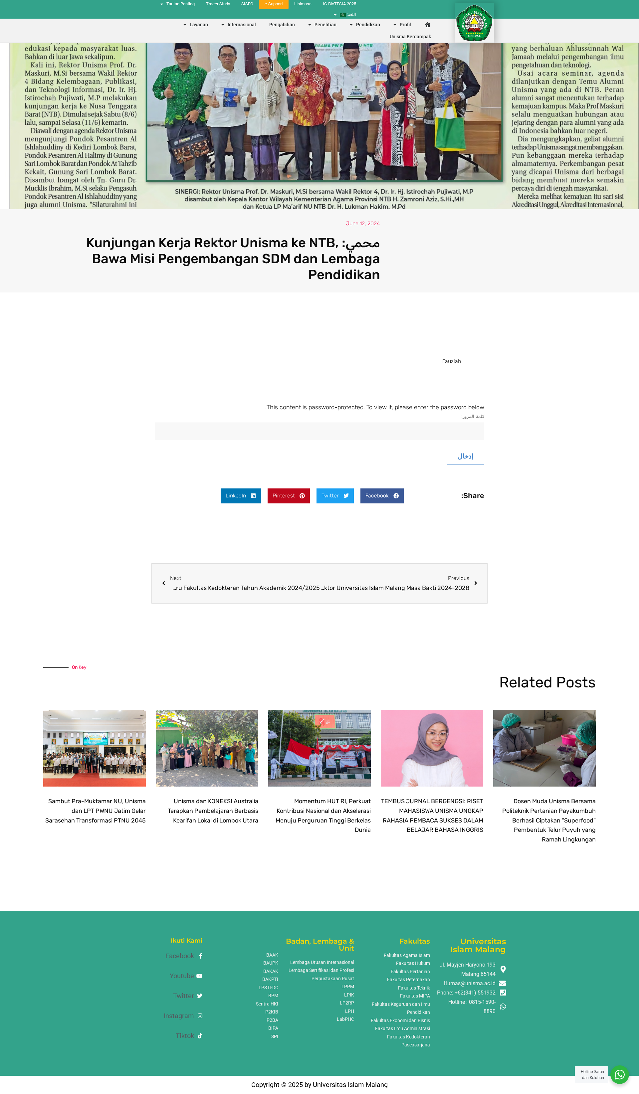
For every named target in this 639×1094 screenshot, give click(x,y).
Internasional (242, 24)
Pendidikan (368, 24)
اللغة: (351, 14)
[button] (382, 495)
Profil (405, 24)
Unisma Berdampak (410, 36)
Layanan (199, 24)
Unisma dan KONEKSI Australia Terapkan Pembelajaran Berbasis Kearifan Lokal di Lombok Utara (213, 811)
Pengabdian (282, 24)
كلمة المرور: (472, 416)
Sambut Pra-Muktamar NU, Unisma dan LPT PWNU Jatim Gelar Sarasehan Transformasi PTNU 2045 (95, 811)
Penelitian (325, 24)
